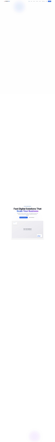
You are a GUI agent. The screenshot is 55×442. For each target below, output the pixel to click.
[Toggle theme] (46, 1)
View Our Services (31, 217)
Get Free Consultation (23, 217)
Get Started (49, 1)
